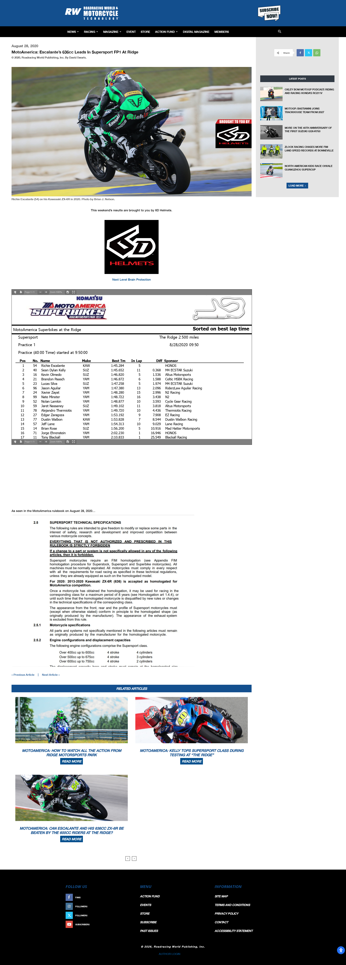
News (71, 31)
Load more (296, 185)
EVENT (131, 31)
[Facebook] (300, 52)
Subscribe (125, 924)
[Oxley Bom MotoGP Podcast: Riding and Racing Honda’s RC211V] (271, 94)
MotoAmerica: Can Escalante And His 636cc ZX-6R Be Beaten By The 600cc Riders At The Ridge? (72, 830)
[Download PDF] (67, 292)
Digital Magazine (196, 31)
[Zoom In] (46, 292)
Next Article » (51, 674)
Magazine (110, 31)
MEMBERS (221, 31)
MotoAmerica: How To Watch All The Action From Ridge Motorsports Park (71, 752)
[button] (279, 31)
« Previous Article (23, 674)
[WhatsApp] (316, 52)
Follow (127, 906)
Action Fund (165, 31)
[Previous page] (15, 292)
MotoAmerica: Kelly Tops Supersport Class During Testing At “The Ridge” (191, 752)
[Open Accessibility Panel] (341, 950)
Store (145, 31)
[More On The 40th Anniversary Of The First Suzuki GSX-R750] (271, 132)
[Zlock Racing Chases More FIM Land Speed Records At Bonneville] (271, 151)
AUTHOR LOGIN (169, 953)
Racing (89, 31)
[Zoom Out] (40, 292)
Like (129, 897)
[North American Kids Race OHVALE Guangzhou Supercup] (271, 170)
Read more (71, 761)
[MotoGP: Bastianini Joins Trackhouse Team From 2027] (271, 113)
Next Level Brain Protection (131, 279)
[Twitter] (308, 52)
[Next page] (21, 292)
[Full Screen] (73, 292)
